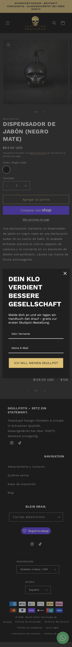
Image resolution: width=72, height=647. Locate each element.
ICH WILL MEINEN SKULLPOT (36, 363)
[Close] (65, 273)
